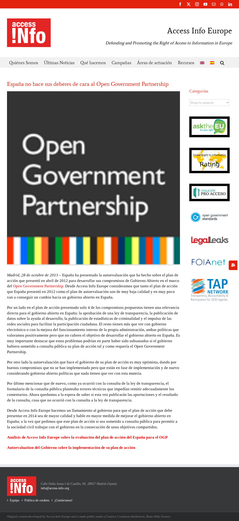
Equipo (14, 500)
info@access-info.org (55, 488)
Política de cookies (37, 500)
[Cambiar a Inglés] (202, 62)
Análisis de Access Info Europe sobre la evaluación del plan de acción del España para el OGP (87, 437)
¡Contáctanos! (63, 500)
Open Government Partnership (38, 286)
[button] (222, 62)
